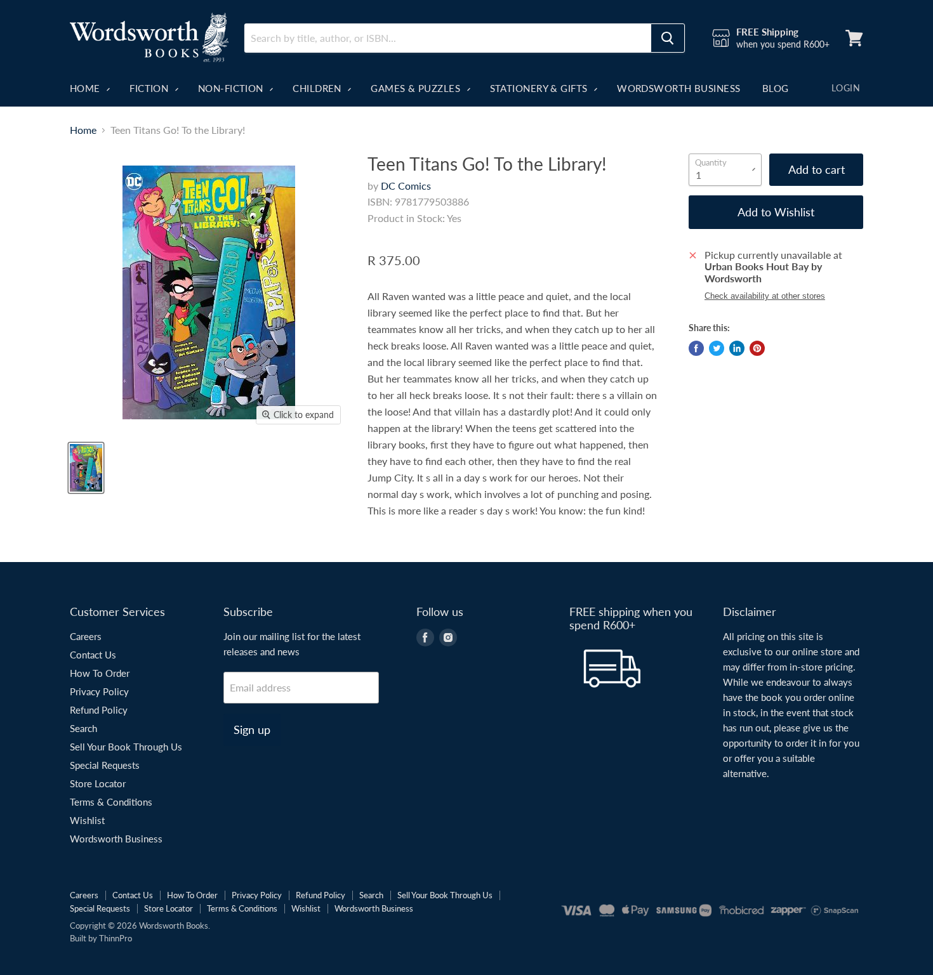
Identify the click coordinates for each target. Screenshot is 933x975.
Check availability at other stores (765, 296)
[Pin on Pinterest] (757, 348)
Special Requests (105, 765)
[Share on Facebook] (696, 348)
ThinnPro (115, 938)
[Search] (668, 38)
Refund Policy (99, 710)
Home (86, 88)
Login (845, 87)
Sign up (252, 729)
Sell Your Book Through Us (126, 746)
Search (83, 728)
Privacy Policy (99, 691)
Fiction (150, 88)
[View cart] (854, 38)
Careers (86, 636)
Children (318, 88)
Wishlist (87, 820)
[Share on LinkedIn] (736, 348)
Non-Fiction (232, 88)
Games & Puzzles (417, 88)
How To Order (99, 673)
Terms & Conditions (111, 802)
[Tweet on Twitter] (716, 348)
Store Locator (98, 783)
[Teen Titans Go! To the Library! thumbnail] (86, 468)
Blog (775, 88)
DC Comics (406, 186)
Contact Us (93, 654)
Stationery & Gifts (540, 88)
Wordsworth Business (679, 88)
